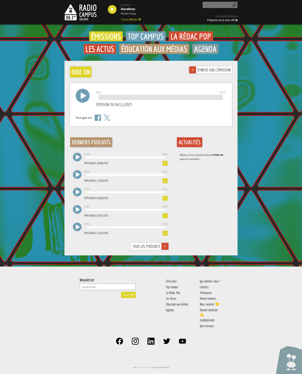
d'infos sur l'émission (214, 69)
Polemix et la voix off (220, 20)
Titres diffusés (129, 19)
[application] (160, 97)
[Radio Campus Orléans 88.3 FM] (80, 12)
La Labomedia (144, 367)
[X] (107, 118)
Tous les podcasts (146, 246)
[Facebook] (98, 118)
